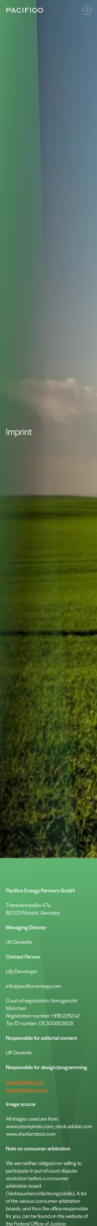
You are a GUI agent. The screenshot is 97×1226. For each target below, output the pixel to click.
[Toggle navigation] (87, 10)
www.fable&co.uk (25, 1081)
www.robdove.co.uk (27, 1089)
